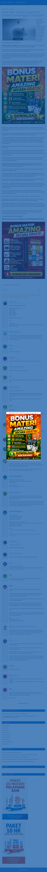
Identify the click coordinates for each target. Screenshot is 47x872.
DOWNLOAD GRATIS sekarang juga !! (23, 413)
